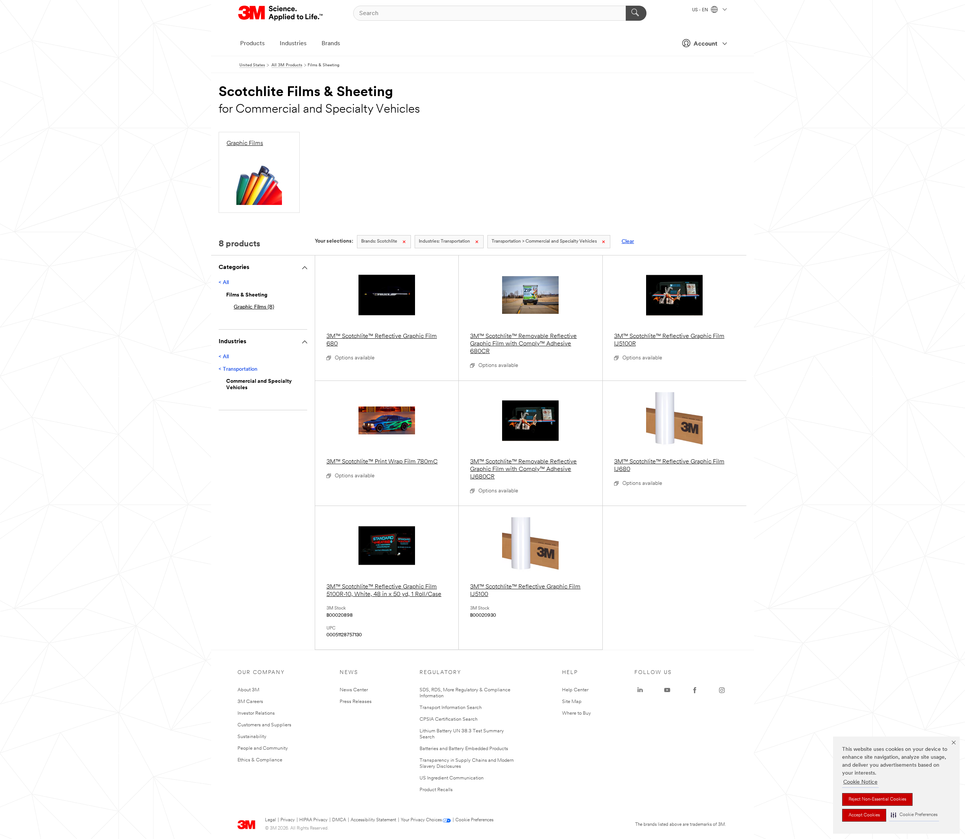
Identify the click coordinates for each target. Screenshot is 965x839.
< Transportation (238, 369)
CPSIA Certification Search (449, 719)
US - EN (700, 10)
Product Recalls (436, 789)
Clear (628, 242)
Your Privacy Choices (421, 820)
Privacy (287, 820)
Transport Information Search (451, 707)
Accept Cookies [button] (864, 815)
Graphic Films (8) (254, 307)
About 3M (248, 690)
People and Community (262, 748)
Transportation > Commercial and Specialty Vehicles (544, 241)
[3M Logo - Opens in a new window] (281, 13)
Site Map (572, 701)
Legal (270, 820)
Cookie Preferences (474, 820)
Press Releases (356, 701)
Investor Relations (256, 713)
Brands (331, 44)
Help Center (575, 690)
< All (224, 283)
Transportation (444, 241)
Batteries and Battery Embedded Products (464, 748)
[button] (914, 815)
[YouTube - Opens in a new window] (667, 690)
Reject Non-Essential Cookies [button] (877, 799)
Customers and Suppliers (264, 725)
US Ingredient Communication (452, 778)
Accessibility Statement (373, 820)
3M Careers (250, 701)
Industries (293, 44)
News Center (354, 690)
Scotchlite (379, 241)
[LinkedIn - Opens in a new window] (640, 690)
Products (252, 44)
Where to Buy (576, 713)
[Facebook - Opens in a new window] (694, 690)
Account (705, 44)
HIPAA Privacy (313, 820)
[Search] (636, 13)
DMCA (339, 820)
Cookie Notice (860, 782)
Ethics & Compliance (259, 760)
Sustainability (252, 736)
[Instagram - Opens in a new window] (722, 690)
